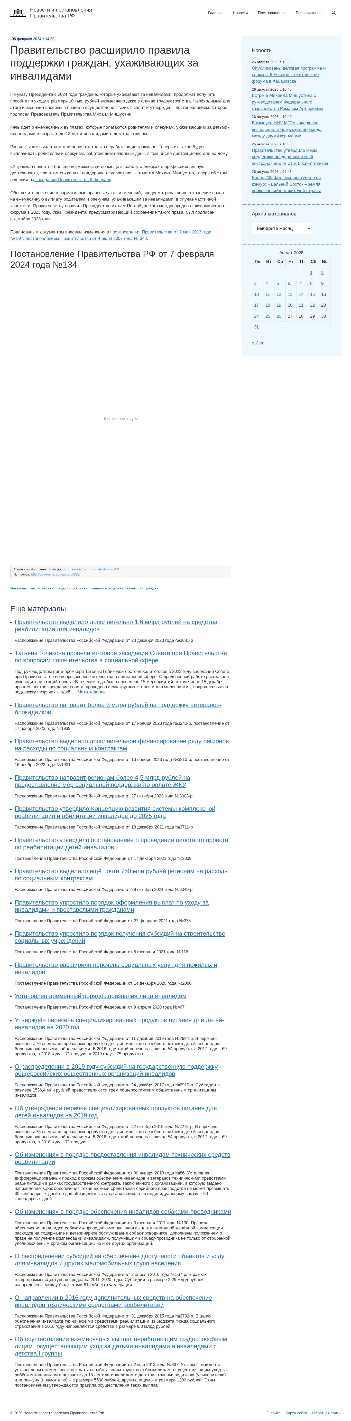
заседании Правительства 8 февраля (72, 179)
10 (256, 294)
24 (256, 316)
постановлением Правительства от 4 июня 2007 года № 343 (86, 238)
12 (278, 294)
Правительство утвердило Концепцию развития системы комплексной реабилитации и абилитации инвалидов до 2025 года (115, 812)
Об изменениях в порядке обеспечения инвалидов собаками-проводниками (123, 1211)
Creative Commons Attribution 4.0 (93, 569)
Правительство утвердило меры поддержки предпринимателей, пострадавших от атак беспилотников (290, 157)
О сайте (273, 1413)
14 (301, 294)
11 (267, 294)
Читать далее (92, 692)
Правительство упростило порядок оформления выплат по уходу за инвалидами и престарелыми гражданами (112, 906)
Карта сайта (296, 1413)
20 (290, 305)
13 (290, 294)
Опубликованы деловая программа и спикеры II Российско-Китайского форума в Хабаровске (289, 75)
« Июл (258, 342)
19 (278, 305)
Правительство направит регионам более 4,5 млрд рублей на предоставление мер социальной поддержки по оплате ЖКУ (102, 781)
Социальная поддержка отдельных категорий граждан (113, 588)
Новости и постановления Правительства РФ (61, 12)
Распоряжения (308, 13)
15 (312, 294)
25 (267, 316)
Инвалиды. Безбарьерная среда (37, 588)
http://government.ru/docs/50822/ (55, 574)
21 (301, 305)
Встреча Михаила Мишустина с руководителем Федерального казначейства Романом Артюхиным (287, 102)
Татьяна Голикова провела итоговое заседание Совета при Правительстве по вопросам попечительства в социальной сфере (121, 657)
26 (278, 316)
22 (312, 305)
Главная (215, 13)
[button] (334, 13)
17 (256, 305)
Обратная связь (326, 1413)
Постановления (271, 13)
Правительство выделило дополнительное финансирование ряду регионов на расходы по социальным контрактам (122, 745)
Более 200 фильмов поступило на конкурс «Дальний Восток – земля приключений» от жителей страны (286, 184)
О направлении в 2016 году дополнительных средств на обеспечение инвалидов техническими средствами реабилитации (113, 1301)
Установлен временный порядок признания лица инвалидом (101, 995)
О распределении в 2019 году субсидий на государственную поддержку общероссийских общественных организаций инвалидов (116, 1070)
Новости (240, 13)
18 (267, 305)
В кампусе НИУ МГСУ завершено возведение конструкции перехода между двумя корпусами (286, 129)
